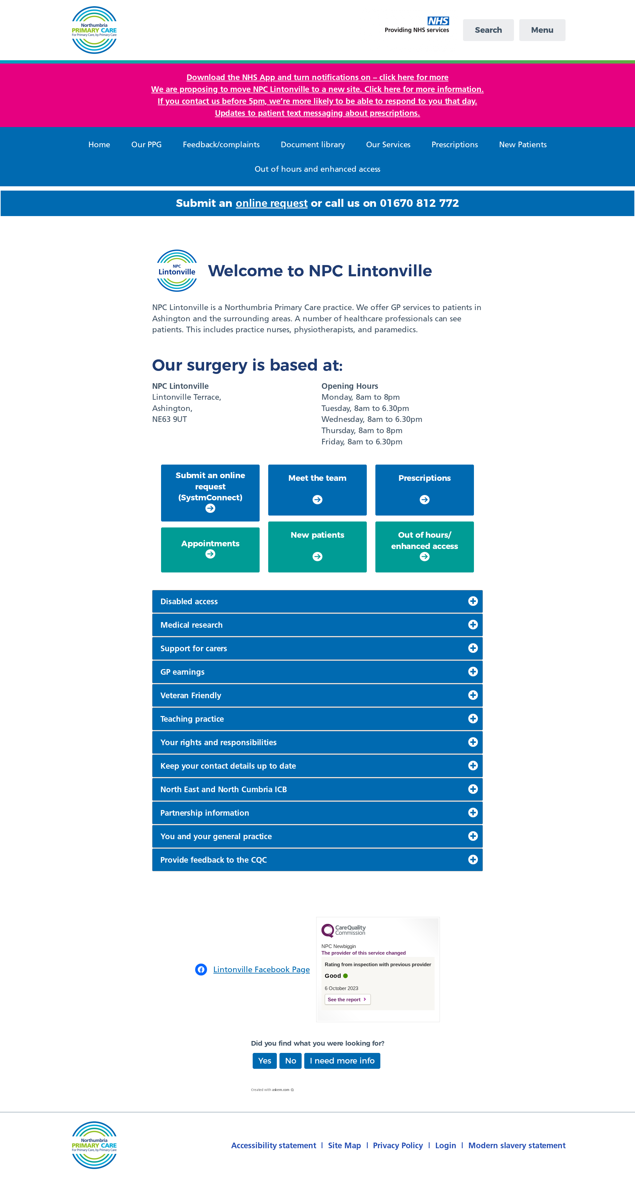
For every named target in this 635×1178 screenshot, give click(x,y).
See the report (344, 999)
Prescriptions (425, 478)
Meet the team (317, 478)
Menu (542, 30)
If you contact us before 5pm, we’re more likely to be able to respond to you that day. (317, 101)
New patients (317, 535)
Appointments (210, 543)
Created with (270, 1090)
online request (272, 203)
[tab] (317, 601)
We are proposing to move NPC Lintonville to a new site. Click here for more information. (317, 89)
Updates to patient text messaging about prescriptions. (317, 113)
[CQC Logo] (343, 936)
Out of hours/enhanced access (424, 540)
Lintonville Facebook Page (261, 969)
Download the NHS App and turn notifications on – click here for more (317, 77)
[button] (265, 1061)
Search (488, 30)
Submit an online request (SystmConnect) (210, 486)
